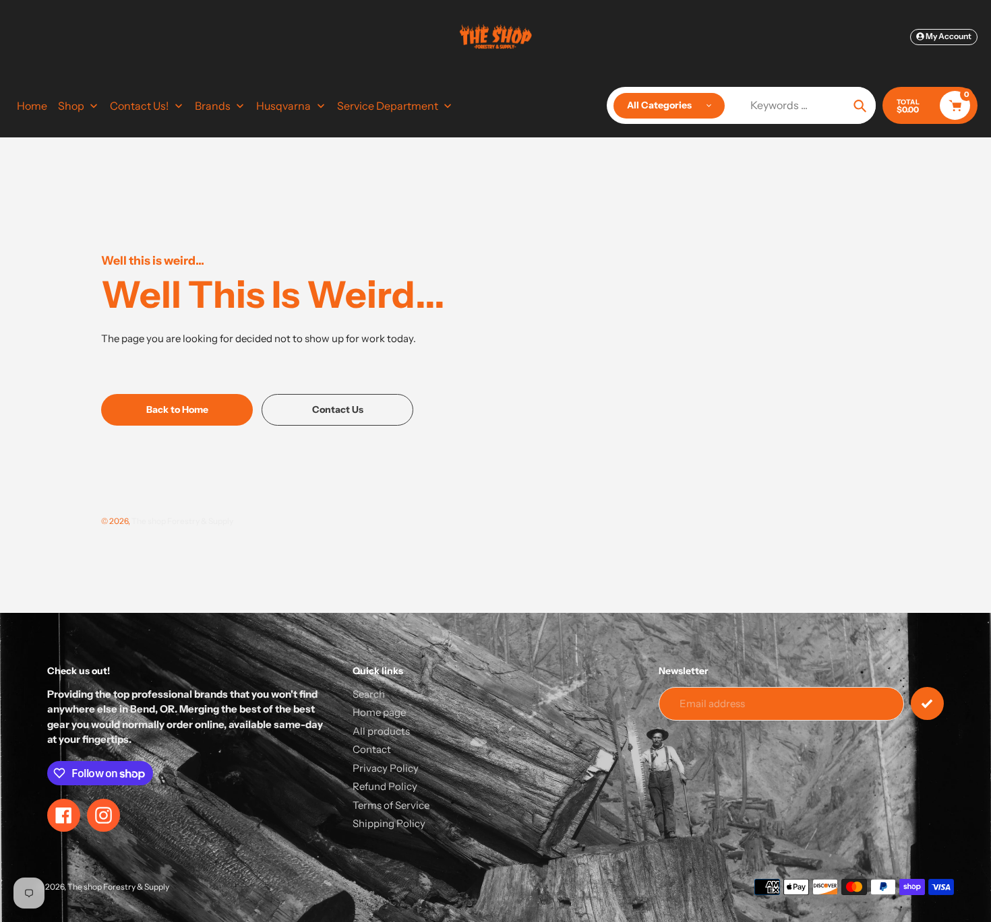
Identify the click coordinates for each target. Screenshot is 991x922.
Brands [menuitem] (213, 105)
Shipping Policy (389, 823)
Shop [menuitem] (71, 105)
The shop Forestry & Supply (182, 521)
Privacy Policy (386, 768)
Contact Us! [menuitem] (139, 105)
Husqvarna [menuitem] (283, 105)
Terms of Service (391, 805)
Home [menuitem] (32, 105)
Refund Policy (385, 786)
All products (381, 731)
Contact (372, 749)
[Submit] (927, 703)
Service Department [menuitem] (387, 105)
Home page (379, 712)
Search (369, 694)
